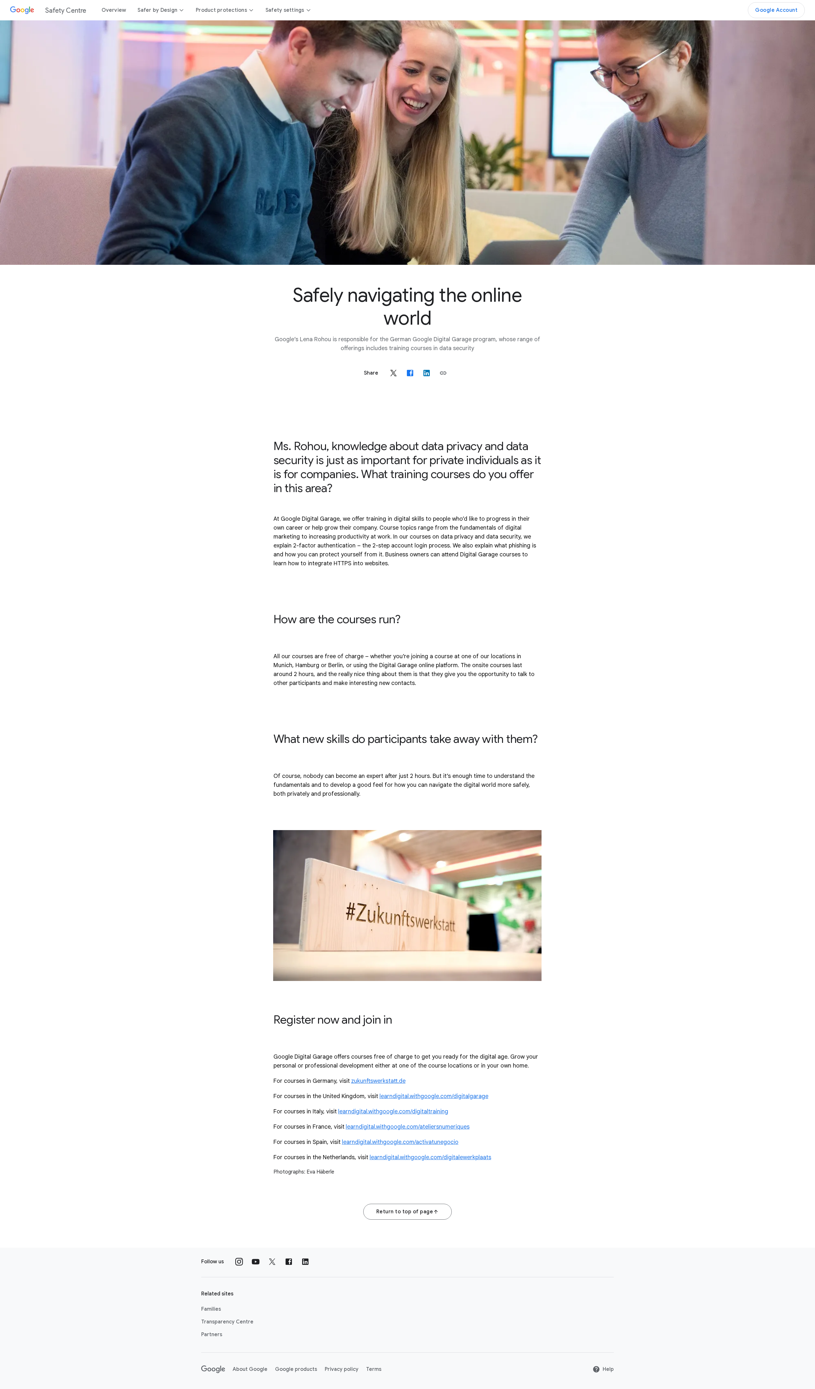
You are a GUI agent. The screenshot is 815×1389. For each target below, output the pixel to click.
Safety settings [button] (285, 10)
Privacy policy (341, 1369)
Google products (296, 1369)
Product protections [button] (221, 10)
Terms (373, 1369)
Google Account (776, 10)
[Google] (213, 1369)
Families (211, 1309)
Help (608, 1369)
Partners (211, 1334)
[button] (443, 373)
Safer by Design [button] (157, 10)
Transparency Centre (227, 1322)
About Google (250, 1369)
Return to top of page (404, 1212)
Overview (114, 10)
